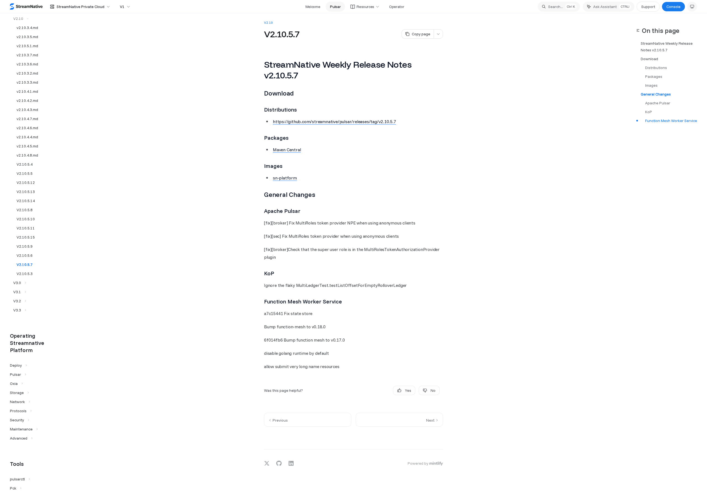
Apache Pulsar (657, 103)
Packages (653, 76)
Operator (396, 6)
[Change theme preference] (692, 7)
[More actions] (438, 34)
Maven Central (287, 149)
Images (651, 85)
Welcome (312, 6)
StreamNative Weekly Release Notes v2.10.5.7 (667, 46)
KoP (648, 111)
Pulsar (335, 6)
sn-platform (285, 178)
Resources (365, 6)
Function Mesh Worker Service (671, 120)
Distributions (656, 67)
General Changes (656, 94)
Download (649, 58)
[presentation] (31, 255)
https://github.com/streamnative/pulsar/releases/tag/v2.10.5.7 (334, 121)
